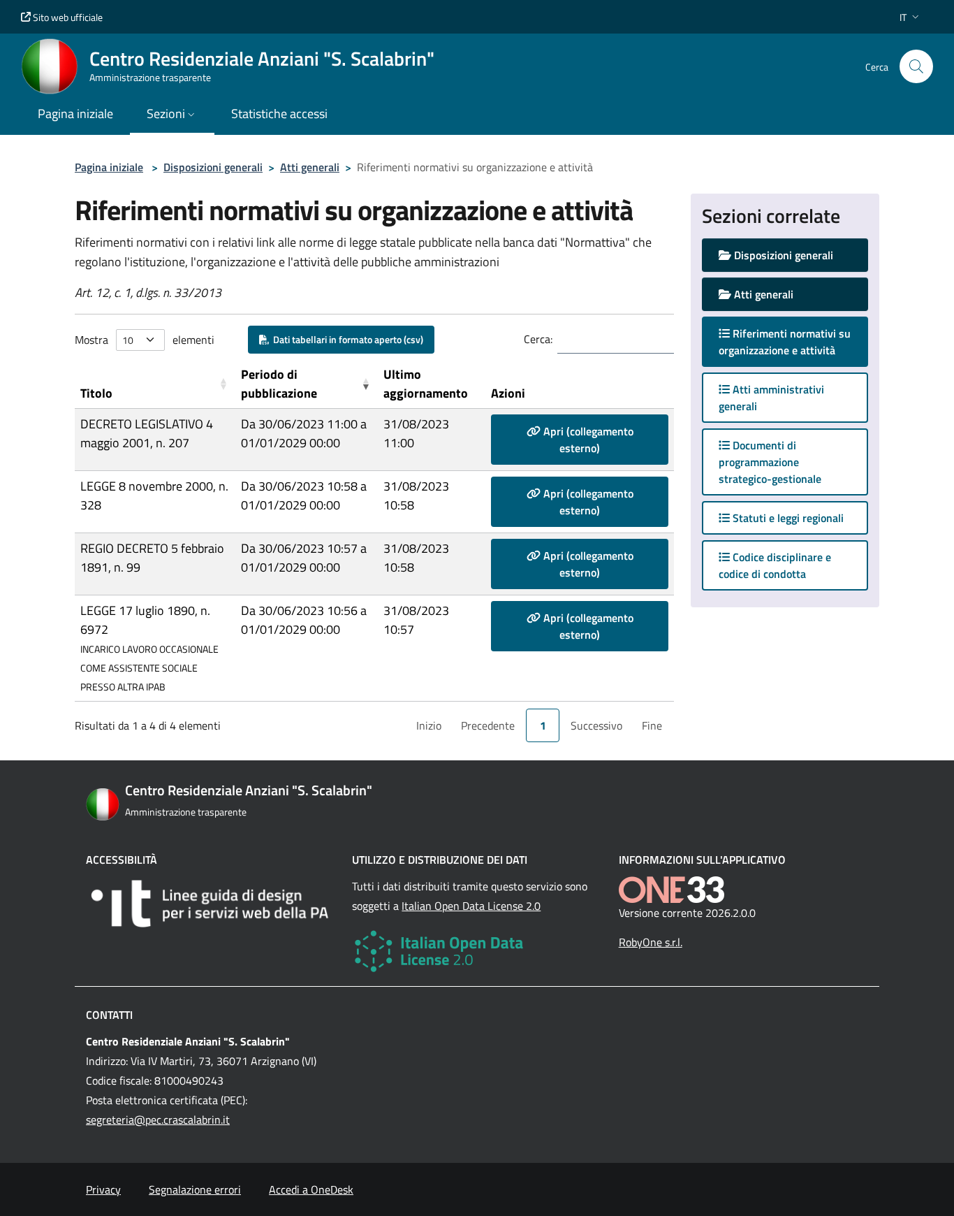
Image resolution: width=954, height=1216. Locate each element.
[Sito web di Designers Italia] (210, 903)
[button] (910, 17)
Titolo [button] (96, 393)
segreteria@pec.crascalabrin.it (158, 1119)
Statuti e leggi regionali (787, 517)
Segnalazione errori (195, 1189)
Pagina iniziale (109, 167)
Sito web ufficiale (67, 17)
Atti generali (309, 167)
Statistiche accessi (279, 113)
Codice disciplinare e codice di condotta (775, 565)
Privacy (103, 1189)
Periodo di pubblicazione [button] (279, 384)
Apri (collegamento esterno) (587, 439)
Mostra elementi (144, 339)
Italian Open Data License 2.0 (471, 905)
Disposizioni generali (213, 167)
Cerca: (538, 339)
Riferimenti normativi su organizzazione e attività (791, 342)
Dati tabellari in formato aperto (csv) (346, 339)
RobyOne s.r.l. (650, 942)
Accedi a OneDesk (311, 1189)
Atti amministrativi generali (771, 397)
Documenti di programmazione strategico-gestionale (770, 462)
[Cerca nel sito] (916, 66)
